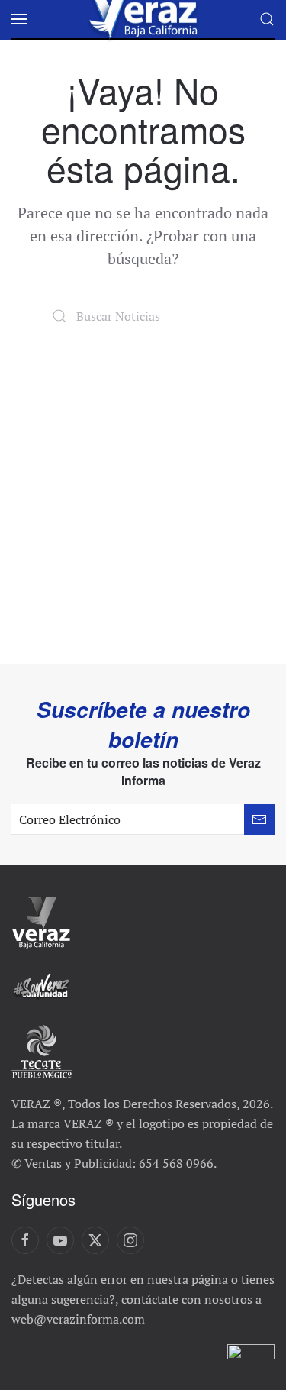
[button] (19, 19)
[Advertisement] (143, 482)
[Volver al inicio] (143, 19)
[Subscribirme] (259, 819)
